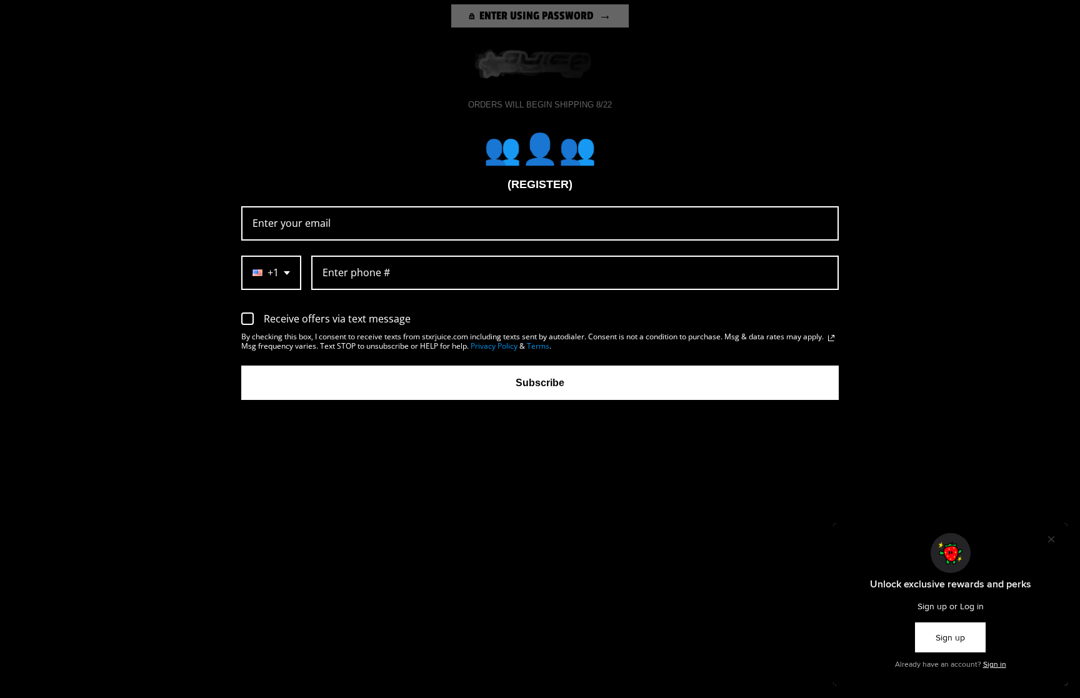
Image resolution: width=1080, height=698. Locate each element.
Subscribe (540, 382)
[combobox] (271, 273)
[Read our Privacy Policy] (831, 338)
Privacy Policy (494, 346)
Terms (538, 346)
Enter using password (536, 15)
